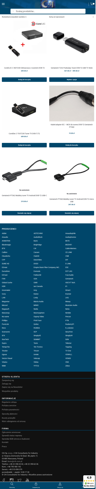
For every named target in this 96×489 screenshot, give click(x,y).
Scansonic (6, 332)
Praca (4, 447)
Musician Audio (71, 305)
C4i (35, 248)
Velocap (37, 358)
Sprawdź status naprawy (12, 436)
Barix (36, 241)
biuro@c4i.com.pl (15, 461)
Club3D (36, 256)
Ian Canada (38, 286)
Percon (68, 317)
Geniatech (69, 279)
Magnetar (6, 301)
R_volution (69, 328)
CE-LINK (68, 252)
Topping (68, 347)
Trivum (36, 351)
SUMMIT (37, 339)
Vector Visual (7, 358)
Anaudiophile (70, 233)
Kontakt (5, 442)
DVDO (36, 264)
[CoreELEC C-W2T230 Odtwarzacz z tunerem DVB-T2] (24, 42)
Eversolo (37, 271)
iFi (66, 286)
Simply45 (37, 336)
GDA (35, 279)
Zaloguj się (6, 384)
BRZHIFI (68, 245)
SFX (3, 336)
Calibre (4, 252)
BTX (3, 248)
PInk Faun (38, 320)
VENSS (68, 358)
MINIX (36, 305)
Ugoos (4, 354)
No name (5, 317)
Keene (36, 294)
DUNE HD (5, 264)
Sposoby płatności (9, 414)
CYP (3, 260)
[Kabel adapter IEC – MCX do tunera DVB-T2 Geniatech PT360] (71, 103)
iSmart (67, 290)
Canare (36, 252)
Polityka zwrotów (9, 406)
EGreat (4, 267)
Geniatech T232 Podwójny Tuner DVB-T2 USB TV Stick (71, 68)
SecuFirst (69, 332)
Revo (4, 328)
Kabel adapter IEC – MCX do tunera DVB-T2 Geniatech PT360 (72, 126)
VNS (67, 362)
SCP (35, 332)
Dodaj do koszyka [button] (24, 79)
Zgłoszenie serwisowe (11, 432)
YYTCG (36, 366)
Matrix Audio (39, 301)
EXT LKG (68, 271)
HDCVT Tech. (70, 283)
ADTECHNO (38, 233)
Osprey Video (39, 317)
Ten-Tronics (38, 347)
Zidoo (67, 366)
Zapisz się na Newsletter (12, 387)
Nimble (68, 313)
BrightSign (38, 245)
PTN (67, 320)
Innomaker (6, 290)
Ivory (4, 294)
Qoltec (36, 324)
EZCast (5, 275)
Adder (4, 233)
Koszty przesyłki (8, 418)
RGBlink (37, 328)
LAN (3, 298)
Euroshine (6, 271)
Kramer (68, 294)
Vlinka (36, 362)
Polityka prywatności (10, 410)
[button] (92, 4)
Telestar (68, 343)
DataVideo (38, 260)
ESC (66, 267)
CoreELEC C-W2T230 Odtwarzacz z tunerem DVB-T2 (24, 68)
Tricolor (5, 351)
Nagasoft (5, 309)
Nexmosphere (39, 313)
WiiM (4, 366)
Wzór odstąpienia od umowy (14, 421)
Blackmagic (6, 245)
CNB (67, 256)
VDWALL (68, 354)
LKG (67, 298)
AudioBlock (38, 237)
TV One (68, 351)
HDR (3, 286)
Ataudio (5, 237)
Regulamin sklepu (9, 402)
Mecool (5, 305)
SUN (67, 339)
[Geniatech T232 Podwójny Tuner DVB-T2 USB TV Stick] (71, 42)
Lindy (36, 298)
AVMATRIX (6, 241)
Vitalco (4, 362)
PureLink (5, 324)
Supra (4, 343)
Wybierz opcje (72, 79)
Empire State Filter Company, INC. (47, 267)
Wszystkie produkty (10, 391)
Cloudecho (6, 256)
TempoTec (6, 347)
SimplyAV (69, 336)
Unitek (36, 354)
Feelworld (37, 275)
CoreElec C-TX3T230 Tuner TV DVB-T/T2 (24, 134)
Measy (67, 301)
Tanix (36, 343)
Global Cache (7, 283)
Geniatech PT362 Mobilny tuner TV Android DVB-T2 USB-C (24, 195)
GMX (36, 283)
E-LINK (68, 264)
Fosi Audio (69, 275)
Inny (35, 290)
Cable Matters (70, 248)
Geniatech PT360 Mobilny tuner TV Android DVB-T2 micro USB (72, 200)
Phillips (4, 320)
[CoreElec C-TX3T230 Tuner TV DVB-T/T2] (24, 108)
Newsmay (6, 313)
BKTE (67, 241)
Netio (67, 309)
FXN (3, 279)
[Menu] (5, 4)
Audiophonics (70, 237)
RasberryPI (69, 324)
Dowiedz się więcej (24, 213)
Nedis (36, 309)
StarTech (5, 339)
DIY (66, 260)
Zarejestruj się (8, 380)
